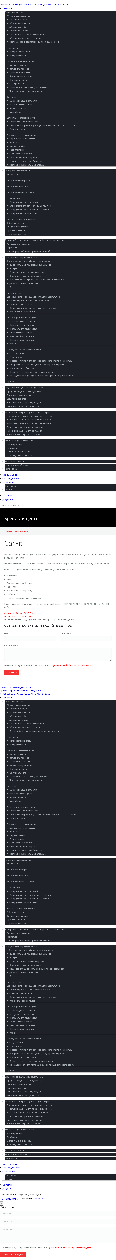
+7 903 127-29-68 (42, 693)
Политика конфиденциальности (15, 687)
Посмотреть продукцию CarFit (18, 616)
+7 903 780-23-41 (25, 693)
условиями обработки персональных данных (75, 665)
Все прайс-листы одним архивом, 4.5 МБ (20, 4)
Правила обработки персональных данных (20, 690)
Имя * (7, 633)
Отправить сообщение (13, 1254)
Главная (8, 531)
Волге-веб (40, 1198)
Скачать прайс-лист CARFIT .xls (19, 613)
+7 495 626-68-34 (64, 4)
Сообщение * (11, 645)
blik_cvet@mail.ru (48, 4)
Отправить (11, 672)
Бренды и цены (21, 531)
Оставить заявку (10, 1198)
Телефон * (65, 633)
